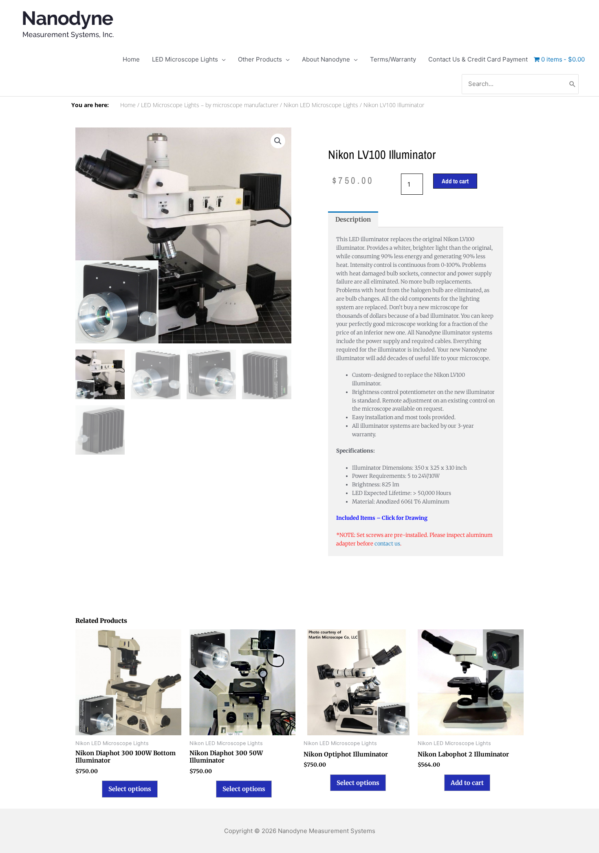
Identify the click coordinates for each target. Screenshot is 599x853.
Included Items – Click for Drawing (381, 517)
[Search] (572, 84)
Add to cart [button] (467, 783)
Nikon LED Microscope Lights (321, 105)
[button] (278, 141)
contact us (387, 543)
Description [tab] (353, 219)
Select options (129, 789)
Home (128, 105)
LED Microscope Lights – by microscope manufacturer (209, 105)
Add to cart (455, 181)
